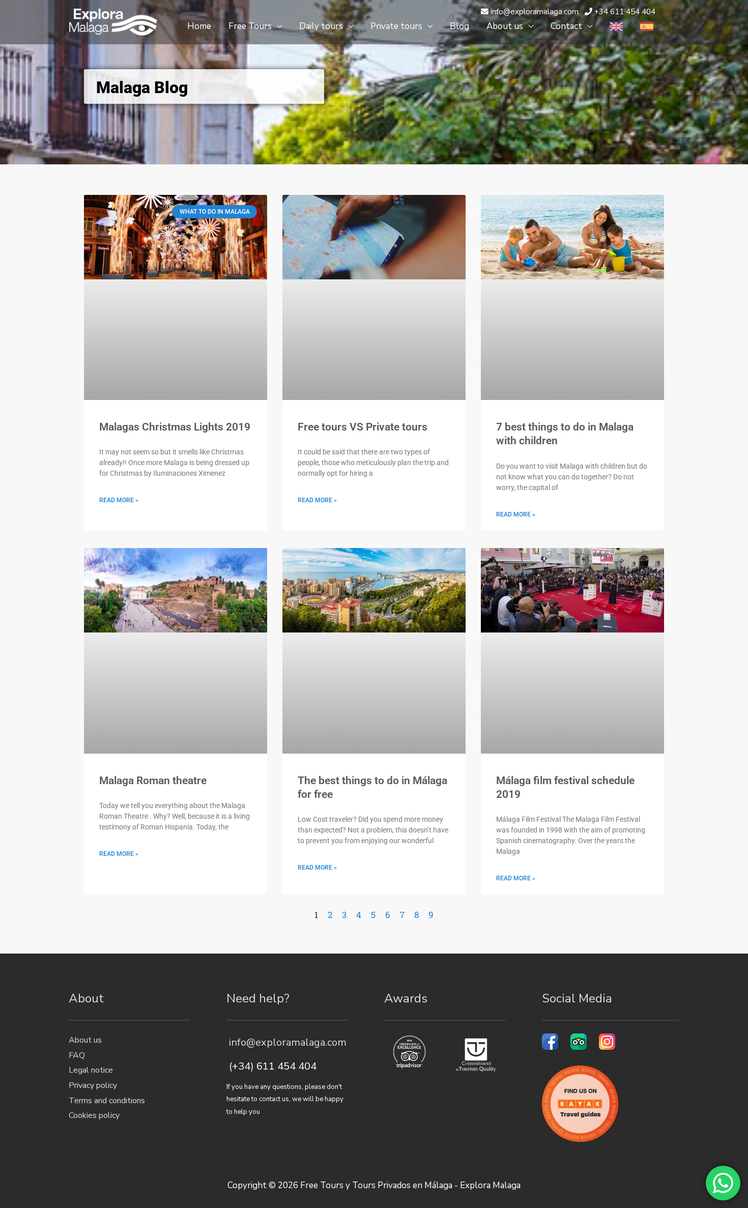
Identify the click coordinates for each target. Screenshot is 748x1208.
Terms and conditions (107, 1100)
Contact (566, 26)
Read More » (118, 500)
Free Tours (250, 26)
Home (199, 26)
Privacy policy (93, 1085)
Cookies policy (94, 1115)
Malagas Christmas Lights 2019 (174, 427)
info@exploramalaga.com (286, 1042)
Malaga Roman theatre (153, 780)
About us (504, 26)
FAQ (77, 1055)
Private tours (396, 26)
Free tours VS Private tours (362, 427)
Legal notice (91, 1070)
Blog (459, 26)
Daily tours (321, 26)
